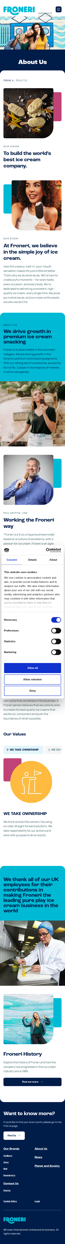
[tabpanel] (32, 802)
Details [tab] (32, 559)
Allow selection (32, 679)
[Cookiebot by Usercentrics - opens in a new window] (46, 550)
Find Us (7, 1191)
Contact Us (11, 1183)
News (38, 1157)
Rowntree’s (9, 1175)
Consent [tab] (12, 559)
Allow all (32, 667)
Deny (32, 690)
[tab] (23, 750)
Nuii (5, 1169)
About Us (21, 80)
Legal (37, 1201)
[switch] (56, 630)
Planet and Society (47, 1166)
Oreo (6, 1162)
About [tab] (53, 559)
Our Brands (11, 1148)
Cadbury (7, 1156)
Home (7, 80)
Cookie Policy (10, 1201)
